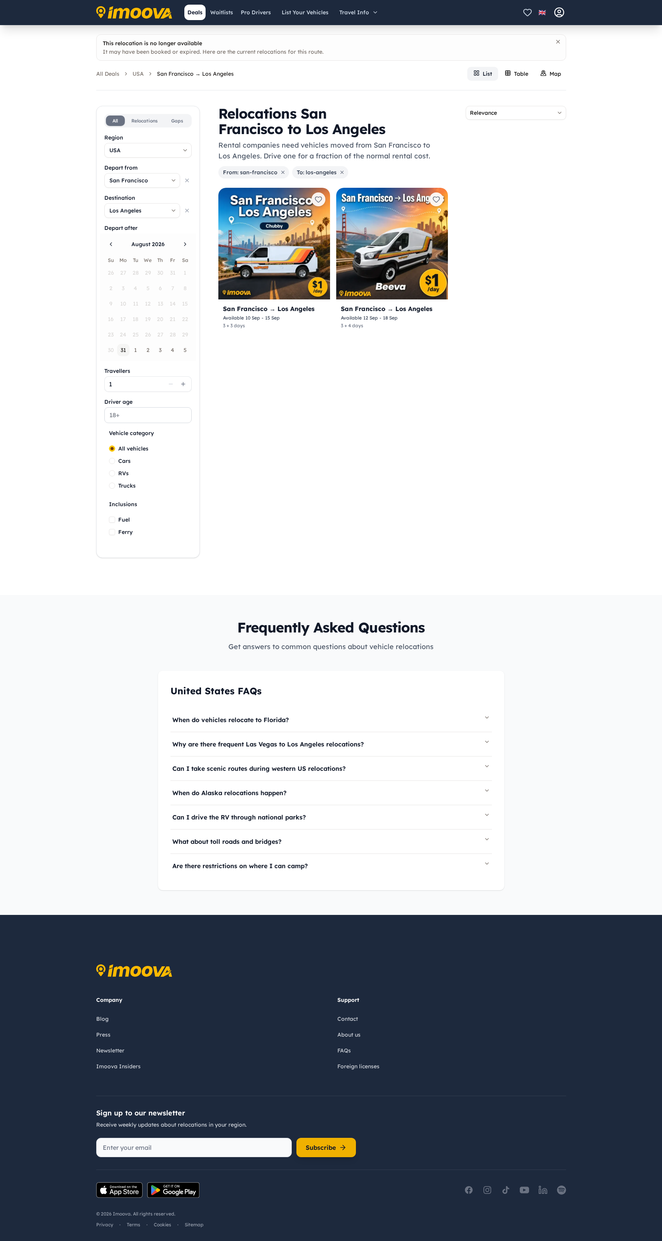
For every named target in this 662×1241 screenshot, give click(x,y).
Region (113, 137)
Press (103, 1034)
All (115, 121)
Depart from (121, 167)
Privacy (104, 1224)
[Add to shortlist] (318, 199)
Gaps (177, 121)
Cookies (162, 1224)
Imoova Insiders (118, 1066)
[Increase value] (183, 384)
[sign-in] (559, 12)
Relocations (144, 121)
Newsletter (110, 1050)
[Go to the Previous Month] (111, 244)
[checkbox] (112, 520)
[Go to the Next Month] (185, 244)
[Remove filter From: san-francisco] (283, 172)
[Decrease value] (170, 384)
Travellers (117, 370)
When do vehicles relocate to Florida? (230, 720)
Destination (119, 197)
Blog (102, 1018)
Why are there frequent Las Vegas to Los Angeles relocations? (268, 744)
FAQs (344, 1050)
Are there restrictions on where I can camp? (240, 866)
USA (138, 73)
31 (123, 350)
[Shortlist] (527, 12)
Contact (347, 1018)
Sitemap (194, 1224)
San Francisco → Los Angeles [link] (195, 73)
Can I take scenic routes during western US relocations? (258, 768)
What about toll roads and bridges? (226, 841)
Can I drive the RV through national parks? (239, 817)
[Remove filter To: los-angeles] (342, 172)
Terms (133, 1224)
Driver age (118, 401)
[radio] (112, 448)
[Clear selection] (187, 180)
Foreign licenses (358, 1066)
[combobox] (148, 150)
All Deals (107, 73)
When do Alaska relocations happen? (229, 793)
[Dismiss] (558, 42)
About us (349, 1034)
